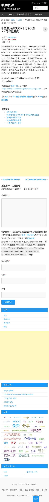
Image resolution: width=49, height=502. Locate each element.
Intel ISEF (7, 422)
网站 (3, 289)
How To (34, 418)
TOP (36, 499)
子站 (38, 3)
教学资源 (7, 5)
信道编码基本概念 (14, 120)
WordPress (11, 496)
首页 (3, 14)
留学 (13, 447)
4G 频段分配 (12, 112)
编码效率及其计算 (14, 117)
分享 (26, 425)
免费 (16, 426)
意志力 (42, 439)
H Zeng (40, 97)
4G (5, 418)
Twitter (6, 476)
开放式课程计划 (12, 438)
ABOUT (5, 490)
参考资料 (7, 319)
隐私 (26, 490)
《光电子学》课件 (10, 398)
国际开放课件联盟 (19, 430)
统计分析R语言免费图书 (11, 179)
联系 (32, 490)
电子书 (39, 443)
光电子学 (7, 426)
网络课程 (10, 451)
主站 (33, 3)
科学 (28, 447)
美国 (21, 451)
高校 (7, 459)
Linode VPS (37, 496)
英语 (27, 451)
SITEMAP (13, 490)
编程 (45, 447)
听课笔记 (7, 430)
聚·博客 (44, 490)
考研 (5, 327)
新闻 (17, 97)
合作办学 (42, 426)
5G (14, 97)
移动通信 (23, 97)
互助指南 (30, 238)
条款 (21, 490)
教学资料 (7, 323)
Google (26, 418)
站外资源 (38, 14)
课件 (41, 451)
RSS (5, 472)
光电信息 (39, 422)
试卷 (33, 451)
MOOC (17, 421)
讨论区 (44, 3)
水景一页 (14, 86)
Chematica (17, 418)
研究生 (20, 447)
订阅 (37, 490)
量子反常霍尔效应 (38, 456)
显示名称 (5, 261)
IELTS (41, 418)
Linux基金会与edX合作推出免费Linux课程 (18, 394)
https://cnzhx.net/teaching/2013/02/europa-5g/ (21, 89)
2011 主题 (23, 496)
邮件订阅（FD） (32, 472)
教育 (13, 442)
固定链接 (4, 100)
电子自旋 (7, 447)
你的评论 (5, 195)
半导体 (35, 426)
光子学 (31, 422)
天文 (24, 435)
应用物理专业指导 (24, 14)
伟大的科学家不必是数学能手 (36, 179)
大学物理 (35, 430)
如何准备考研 (8, 391)
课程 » (11, 14)
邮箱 (3, 275)
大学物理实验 (12, 434)
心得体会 (30, 438)
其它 (20, 20)
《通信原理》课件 (14, 123)
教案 (6, 443)
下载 (24, 422)
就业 (30, 435)
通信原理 (30, 97)
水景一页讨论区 (28, 235)
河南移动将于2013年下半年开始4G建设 (23, 115)
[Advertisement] (24, 151)
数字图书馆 (22, 443)
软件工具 (10, 455)
